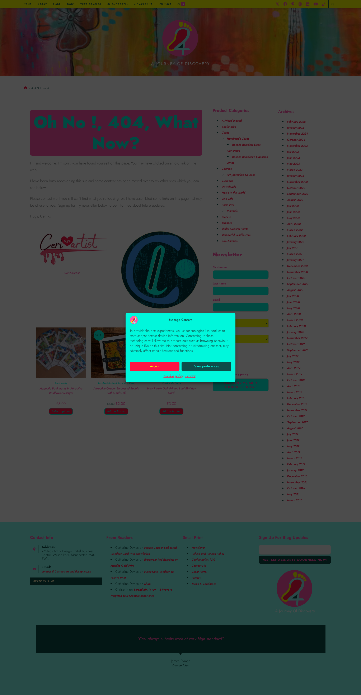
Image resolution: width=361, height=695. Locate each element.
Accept (154, 366)
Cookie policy (173, 376)
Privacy (190, 376)
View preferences (206, 366)
